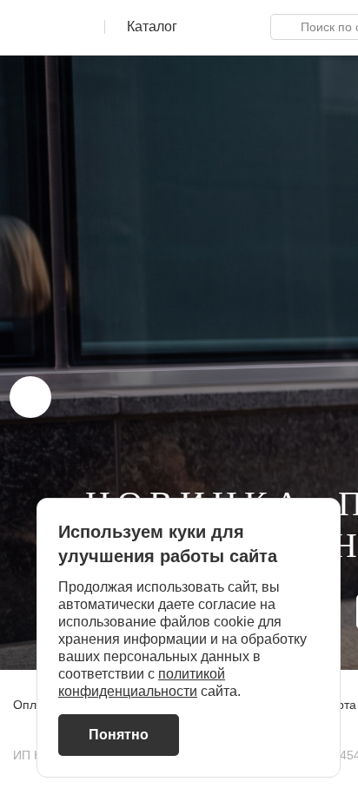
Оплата (34, 705)
